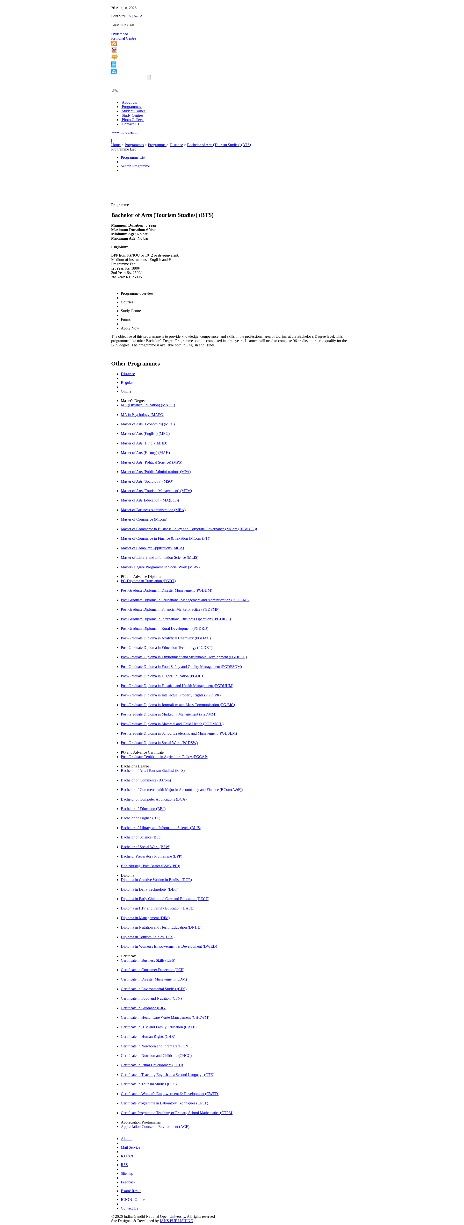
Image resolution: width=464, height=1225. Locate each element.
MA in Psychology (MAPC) (142, 415)
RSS (124, 1165)
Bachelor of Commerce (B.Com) (146, 780)
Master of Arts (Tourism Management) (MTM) (156, 491)
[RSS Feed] (114, 45)
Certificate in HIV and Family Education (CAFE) (158, 1027)
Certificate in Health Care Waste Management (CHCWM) (165, 1017)
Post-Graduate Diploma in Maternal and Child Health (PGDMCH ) (172, 724)
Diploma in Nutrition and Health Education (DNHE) (161, 927)
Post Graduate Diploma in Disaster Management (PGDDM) (166, 590)
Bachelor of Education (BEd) (143, 809)
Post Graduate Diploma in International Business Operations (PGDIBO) (176, 619)
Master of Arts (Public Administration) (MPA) (156, 472)
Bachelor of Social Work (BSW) (145, 847)
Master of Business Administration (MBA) (153, 510)
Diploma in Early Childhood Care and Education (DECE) (165, 899)
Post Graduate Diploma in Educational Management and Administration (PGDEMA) (185, 600)
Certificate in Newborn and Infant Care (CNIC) (157, 1046)
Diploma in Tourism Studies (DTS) (147, 937)
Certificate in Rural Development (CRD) (152, 1065)
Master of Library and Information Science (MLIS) (159, 557)
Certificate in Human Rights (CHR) (148, 1036)
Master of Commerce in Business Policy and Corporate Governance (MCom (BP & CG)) (189, 529)
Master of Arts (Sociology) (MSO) (147, 481)
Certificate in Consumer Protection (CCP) (152, 970)
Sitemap (127, 1173)
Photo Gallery (132, 120)
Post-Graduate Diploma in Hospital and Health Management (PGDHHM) (177, 686)
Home (116, 145)
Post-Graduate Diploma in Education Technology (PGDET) (166, 647)
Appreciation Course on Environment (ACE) (155, 1127)
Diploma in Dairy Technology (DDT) (149, 889)
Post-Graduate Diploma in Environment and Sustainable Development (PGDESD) (184, 657)
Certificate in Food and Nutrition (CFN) (151, 998)
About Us (129, 102)
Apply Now (130, 328)
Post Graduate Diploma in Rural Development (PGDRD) (164, 628)
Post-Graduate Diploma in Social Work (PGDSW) (159, 743)
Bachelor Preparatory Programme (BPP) (151, 856)
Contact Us (130, 124)
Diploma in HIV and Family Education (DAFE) (157, 908)
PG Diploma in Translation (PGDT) (148, 581)
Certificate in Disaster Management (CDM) (154, 979)
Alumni (126, 1139)
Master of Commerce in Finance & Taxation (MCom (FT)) (165, 538)
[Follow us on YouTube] (114, 52)
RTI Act (127, 1156)
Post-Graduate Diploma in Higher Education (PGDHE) (163, 676)
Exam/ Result (131, 1191)
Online (126, 391)
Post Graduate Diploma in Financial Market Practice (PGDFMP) (170, 609)
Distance (176, 145)
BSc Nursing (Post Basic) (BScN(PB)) (150, 866)
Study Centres (132, 115)
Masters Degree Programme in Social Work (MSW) (160, 567)
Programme (157, 145)
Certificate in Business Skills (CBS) (148, 960)
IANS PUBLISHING (176, 1221)
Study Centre (131, 311)
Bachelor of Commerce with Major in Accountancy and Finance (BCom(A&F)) (182, 790)
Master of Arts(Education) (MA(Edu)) (150, 500)
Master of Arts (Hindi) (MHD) (144, 443)
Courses (127, 302)
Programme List (133, 157)
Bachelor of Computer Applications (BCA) (154, 799)
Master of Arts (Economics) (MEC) (148, 424)
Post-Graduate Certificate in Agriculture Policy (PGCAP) (164, 757)
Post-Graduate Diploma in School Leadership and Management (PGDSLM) (179, 733)
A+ (142, 16)
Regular (127, 382)
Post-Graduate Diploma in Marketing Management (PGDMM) (168, 714)
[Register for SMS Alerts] (114, 59)
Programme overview (137, 293)
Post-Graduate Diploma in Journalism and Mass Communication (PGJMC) (178, 705)
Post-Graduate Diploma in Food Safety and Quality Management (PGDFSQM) (181, 667)
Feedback (128, 1182)
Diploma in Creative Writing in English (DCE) (156, 880)
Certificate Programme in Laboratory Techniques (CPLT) (164, 1103)
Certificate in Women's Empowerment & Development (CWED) (170, 1094)
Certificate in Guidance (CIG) (143, 1008)
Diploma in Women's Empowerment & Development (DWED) (169, 946)
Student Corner (133, 111)
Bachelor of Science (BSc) (141, 837)
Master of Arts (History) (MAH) (145, 453)
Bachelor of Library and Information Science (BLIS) (161, 828)
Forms (125, 319)
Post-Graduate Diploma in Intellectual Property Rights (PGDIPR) (171, 695)
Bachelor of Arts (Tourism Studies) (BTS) (219, 145)
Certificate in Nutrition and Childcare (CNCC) (156, 1055)
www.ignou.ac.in (124, 132)
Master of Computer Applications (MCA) (152, 548)
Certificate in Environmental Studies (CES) (154, 989)
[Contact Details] (113, 66)
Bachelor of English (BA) (140, 818)
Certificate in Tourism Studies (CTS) (149, 1084)
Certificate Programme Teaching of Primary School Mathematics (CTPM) (177, 1113)
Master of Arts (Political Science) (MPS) (151, 462)
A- (135, 16)
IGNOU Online (133, 1199)
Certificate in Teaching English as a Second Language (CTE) (167, 1075)
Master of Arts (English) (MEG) (145, 433)
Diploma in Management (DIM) (145, 918)
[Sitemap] (114, 73)
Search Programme (135, 166)
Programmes (131, 107)
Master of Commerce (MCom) (144, 519)
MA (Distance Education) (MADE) (148, 405)
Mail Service (130, 1147)
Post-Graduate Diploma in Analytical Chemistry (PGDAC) (166, 638)
